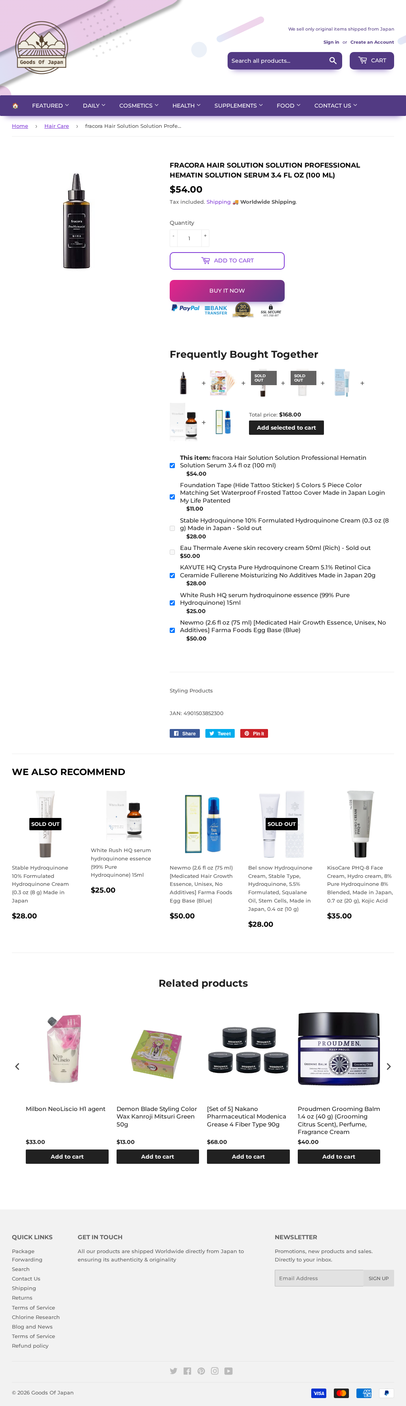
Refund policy (30, 1345)
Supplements (236, 105)
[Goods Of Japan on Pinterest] (201, 1372)
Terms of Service (33, 1307)
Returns (22, 1297)
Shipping (219, 202)
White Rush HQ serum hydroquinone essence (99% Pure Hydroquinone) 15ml (265, 599)
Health (184, 105)
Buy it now (227, 290)
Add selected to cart (286, 427)
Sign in (331, 42)
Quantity (182, 222)
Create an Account (372, 42)
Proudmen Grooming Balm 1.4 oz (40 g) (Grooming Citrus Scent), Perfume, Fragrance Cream (339, 1120)
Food (286, 105)
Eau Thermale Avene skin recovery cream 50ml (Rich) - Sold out (275, 548)
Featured (48, 105)
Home (20, 126)
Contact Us (333, 105)
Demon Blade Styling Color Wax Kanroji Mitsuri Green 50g (157, 1116)
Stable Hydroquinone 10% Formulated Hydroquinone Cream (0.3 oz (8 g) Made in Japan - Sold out (284, 524)
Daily (92, 105)
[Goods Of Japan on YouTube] (228, 1372)
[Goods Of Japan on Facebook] (187, 1372)
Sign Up (379, 1278)
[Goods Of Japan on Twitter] (174, 1372)
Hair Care (56, 126)
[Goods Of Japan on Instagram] (215, 1372)
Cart (378, 60)
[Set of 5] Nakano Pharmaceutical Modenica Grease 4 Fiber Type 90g (246, 1116)
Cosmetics (136, 105)
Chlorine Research (36, 1317)
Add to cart (67, 1156)
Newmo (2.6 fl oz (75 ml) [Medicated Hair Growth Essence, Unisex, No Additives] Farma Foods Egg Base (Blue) (283, 626)
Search (21, 1269)
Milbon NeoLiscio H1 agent (65, 1109)
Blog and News (32, 1326)
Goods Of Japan (52, 1392)
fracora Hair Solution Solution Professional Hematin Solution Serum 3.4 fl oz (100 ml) (273, 461)
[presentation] (17, 1067)
